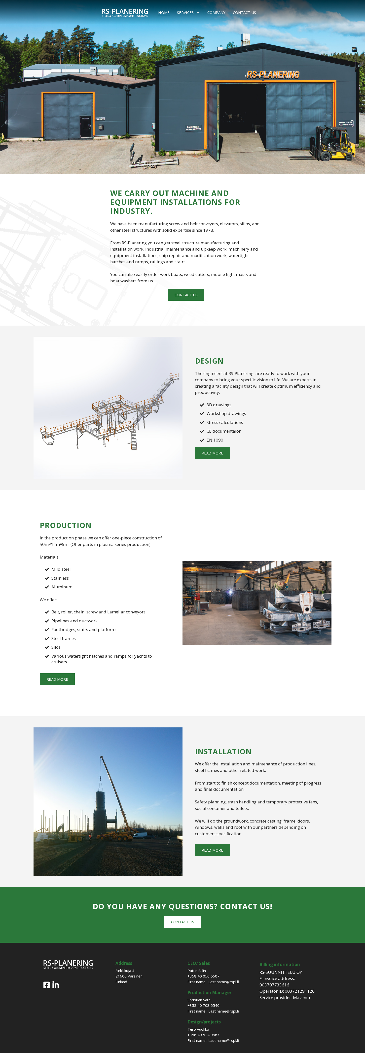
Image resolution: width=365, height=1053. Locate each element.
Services (185, 12)
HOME (164, 12)
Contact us (244, 12)
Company (216, 12)
